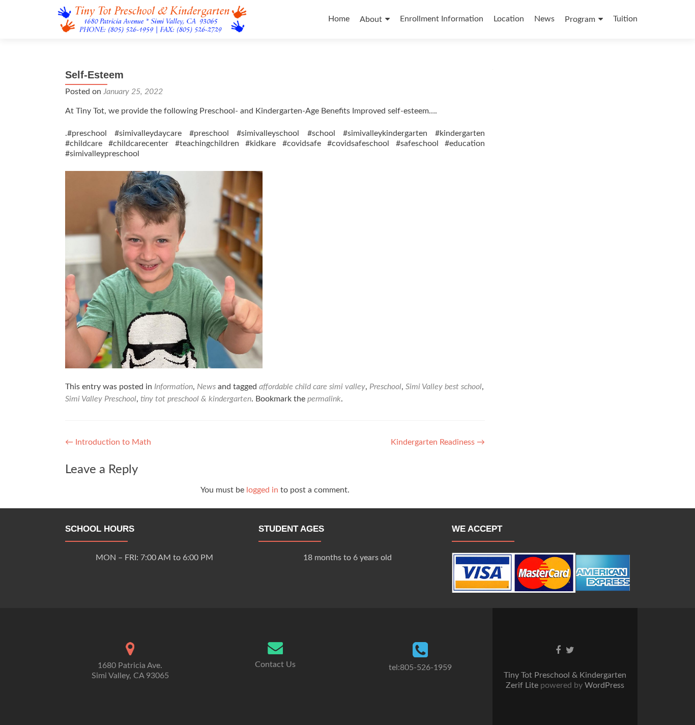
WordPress (603, 685)
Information (173, 387)
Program (580, 19)
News (544, 19)
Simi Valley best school (444, 387)
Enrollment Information (441, 19)
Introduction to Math (108, 442)
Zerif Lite (523, 685)
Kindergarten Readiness (438, 442)
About (371, 19)
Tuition (625, 19)
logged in (262, 490)
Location (509, 19)
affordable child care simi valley (312, 387)
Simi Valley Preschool (100, 399)
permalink (324, 399)
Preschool (385, 387)
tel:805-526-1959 (420, 667)
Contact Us (275, 664)
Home (339, 19)
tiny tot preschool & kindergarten (195, 399)
